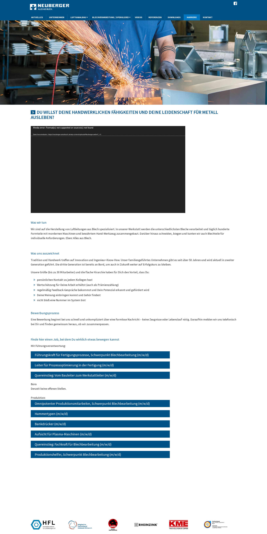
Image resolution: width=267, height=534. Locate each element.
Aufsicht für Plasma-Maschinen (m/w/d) (63, 434)
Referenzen (155, 17)
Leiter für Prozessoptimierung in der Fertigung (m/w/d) (74, 365)
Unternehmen (56, 17)
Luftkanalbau (78, 17)
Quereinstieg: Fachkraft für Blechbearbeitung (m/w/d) (73, 444)
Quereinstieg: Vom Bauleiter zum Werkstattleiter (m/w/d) (75, 375)
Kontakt (207, 17)
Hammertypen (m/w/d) (51, 414)
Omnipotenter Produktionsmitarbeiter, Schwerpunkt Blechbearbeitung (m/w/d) (92, 403)
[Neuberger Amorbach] (49, 7)
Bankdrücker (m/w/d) (50, 424)
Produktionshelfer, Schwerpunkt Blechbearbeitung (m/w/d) (78, 454)
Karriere (192, 17)
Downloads (174, 17)
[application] (108, 169)
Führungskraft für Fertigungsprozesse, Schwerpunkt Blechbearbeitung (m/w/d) (92, 355)
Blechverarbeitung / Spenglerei (110, 17)
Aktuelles (37, 17)
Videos (138, 17)
